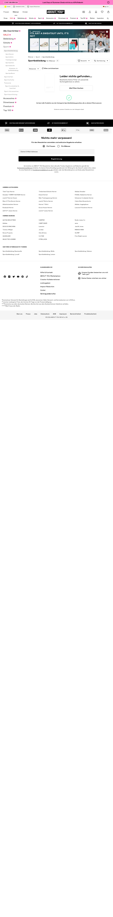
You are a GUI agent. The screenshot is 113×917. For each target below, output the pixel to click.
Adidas (5, 223)
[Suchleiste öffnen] (107, 18)
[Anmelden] (90, 12)
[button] (84, 61)
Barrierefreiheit (75, 314)
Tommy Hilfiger (8, 229)
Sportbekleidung (48, 57)
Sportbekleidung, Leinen (47, 254)
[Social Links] (5, 276)
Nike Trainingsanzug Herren (48, 198)
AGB (54, 314)
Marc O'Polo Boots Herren (11, 201)
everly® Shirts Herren (46, 201)
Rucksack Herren (8, 207)
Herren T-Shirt (43, 204)
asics (76, 223)
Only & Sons (43, 233)
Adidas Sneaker (80, 191)
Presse (28, 314)
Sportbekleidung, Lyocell (11, 254)
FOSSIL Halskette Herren (83, 195)
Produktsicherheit (90, 314)
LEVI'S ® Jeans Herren (10, 211)
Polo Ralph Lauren (81, 236)
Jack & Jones (79, 226)
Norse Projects (8, 233)
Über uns (19, 314)
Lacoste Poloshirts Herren (83, 207)
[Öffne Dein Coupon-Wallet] (83, 12)
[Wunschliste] (102, 12)
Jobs (35, 314)
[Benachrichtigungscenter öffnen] (96, 12)
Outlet (8, 6)
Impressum (63, 314)
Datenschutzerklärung (24, 168)
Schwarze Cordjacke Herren (84, 198)
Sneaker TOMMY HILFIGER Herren (14, 195)
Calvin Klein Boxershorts (83, 201)
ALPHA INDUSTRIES (9, 220)
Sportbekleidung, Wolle (46, 251)
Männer (16, 12)
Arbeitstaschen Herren (10, 204)
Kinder (25, 12)
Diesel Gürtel (43, 195)
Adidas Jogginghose (81, 204)
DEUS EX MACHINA (9, 226)
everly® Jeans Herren (46, 211)
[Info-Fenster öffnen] (108, 2)
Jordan (41, 229)
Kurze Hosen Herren (45, 207)
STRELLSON (43, 239)
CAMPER (42, 220)
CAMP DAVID (43, 223)
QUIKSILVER (6, 236)
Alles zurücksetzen (51, 68)
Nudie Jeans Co (80, 220)
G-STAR (41, 236)
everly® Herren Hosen (10, 198)
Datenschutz (45, 314)
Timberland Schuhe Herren (47, 191)
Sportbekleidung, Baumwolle (12, 251)
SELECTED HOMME (9, 239)
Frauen (6, 12)
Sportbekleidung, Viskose (83, 251)
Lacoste (41, 226)
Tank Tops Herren (8, 191)
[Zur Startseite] (14, 268)
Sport (38, 57)
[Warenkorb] (108, 12)
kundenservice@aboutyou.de (43, 170)
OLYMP (77, 233)
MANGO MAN (79, 229)
